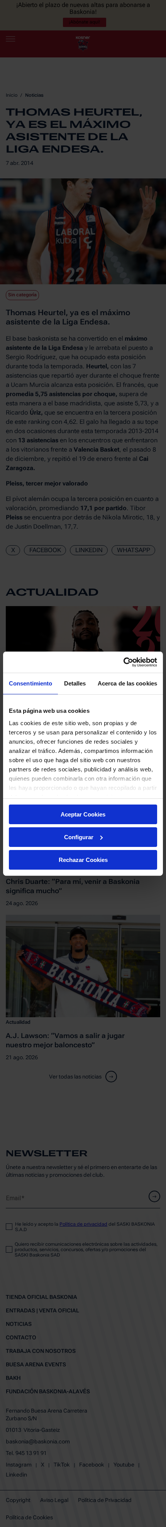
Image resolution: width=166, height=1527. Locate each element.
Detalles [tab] (75, 683)
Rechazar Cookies (83, 859)
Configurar (78, 837)
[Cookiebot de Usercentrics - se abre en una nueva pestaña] (123, 662)
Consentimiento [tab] (30, 683)
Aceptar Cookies (83, 814)
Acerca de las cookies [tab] (127, 683)
